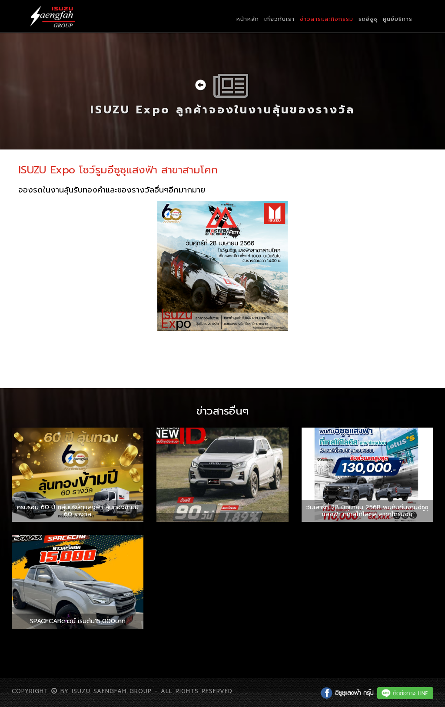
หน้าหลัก (247, 19)
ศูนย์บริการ (397, 19)
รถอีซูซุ (368, 19)
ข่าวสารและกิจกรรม (326, 19)
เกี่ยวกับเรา (279, 19)
